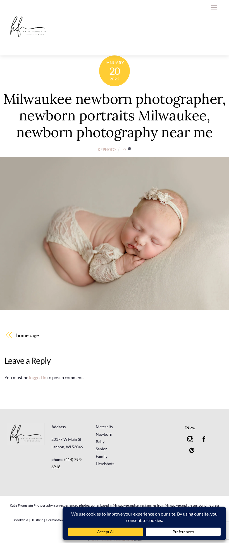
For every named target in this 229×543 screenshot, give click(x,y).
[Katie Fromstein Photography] (28, 45)
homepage (27, 335)
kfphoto (107, 149)
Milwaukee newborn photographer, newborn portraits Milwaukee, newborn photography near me (114, 115)
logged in (37, 377)
